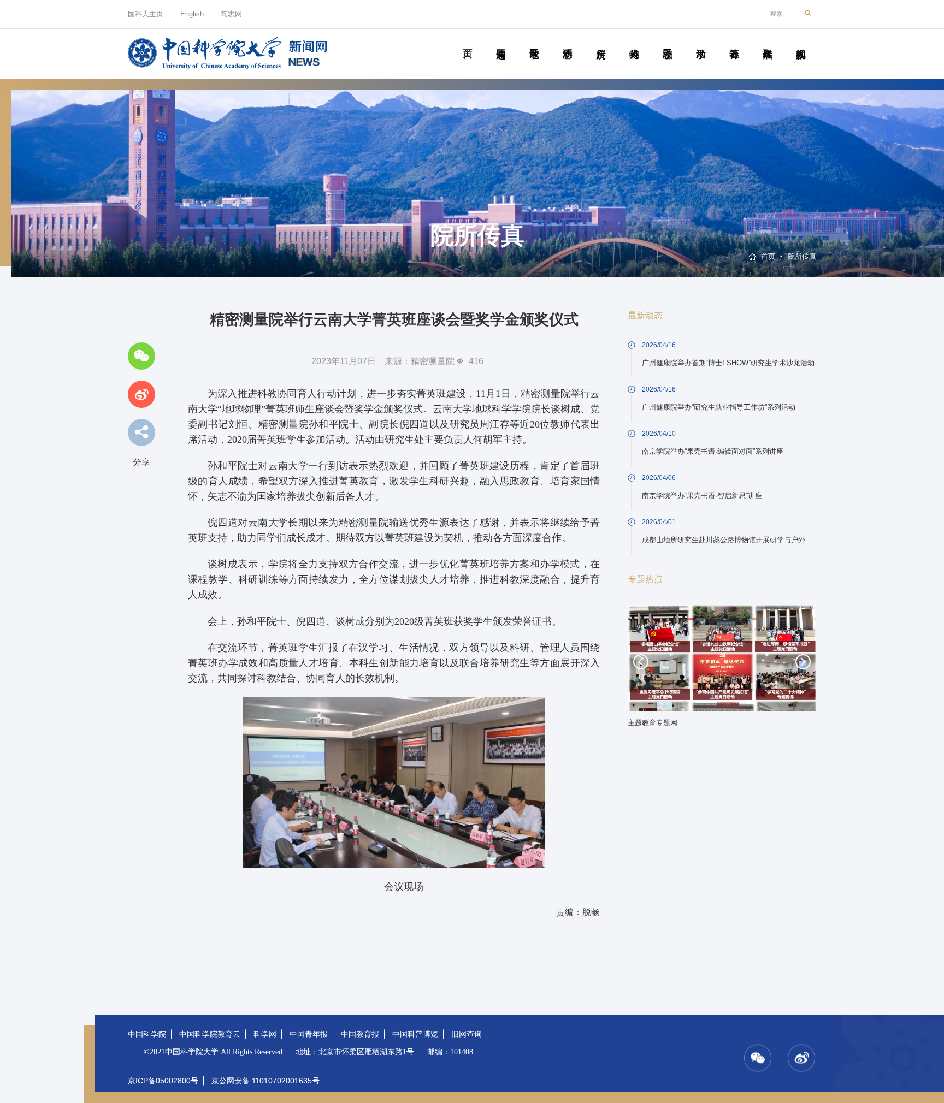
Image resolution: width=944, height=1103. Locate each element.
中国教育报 (360, 1034)
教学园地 (534, 41)
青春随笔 (734, 41)
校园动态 (667, 41)
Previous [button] (640, 661)
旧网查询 (466, 1034)
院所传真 (600, 41)
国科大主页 (145, 14)
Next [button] (803, 661)
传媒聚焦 (767, 41)
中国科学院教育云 (209, 1034)
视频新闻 (800, 41)
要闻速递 (500, 41)
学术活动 (700, 41)
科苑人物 (634, 41)
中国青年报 (309, 1034)
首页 (467, 41)
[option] (722, 669)
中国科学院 (147, 1034)
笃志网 (231, 14)
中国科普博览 (415, 1034)
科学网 (264, 1034)
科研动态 (567, 41)
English (192, 14)
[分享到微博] (141, 394)
